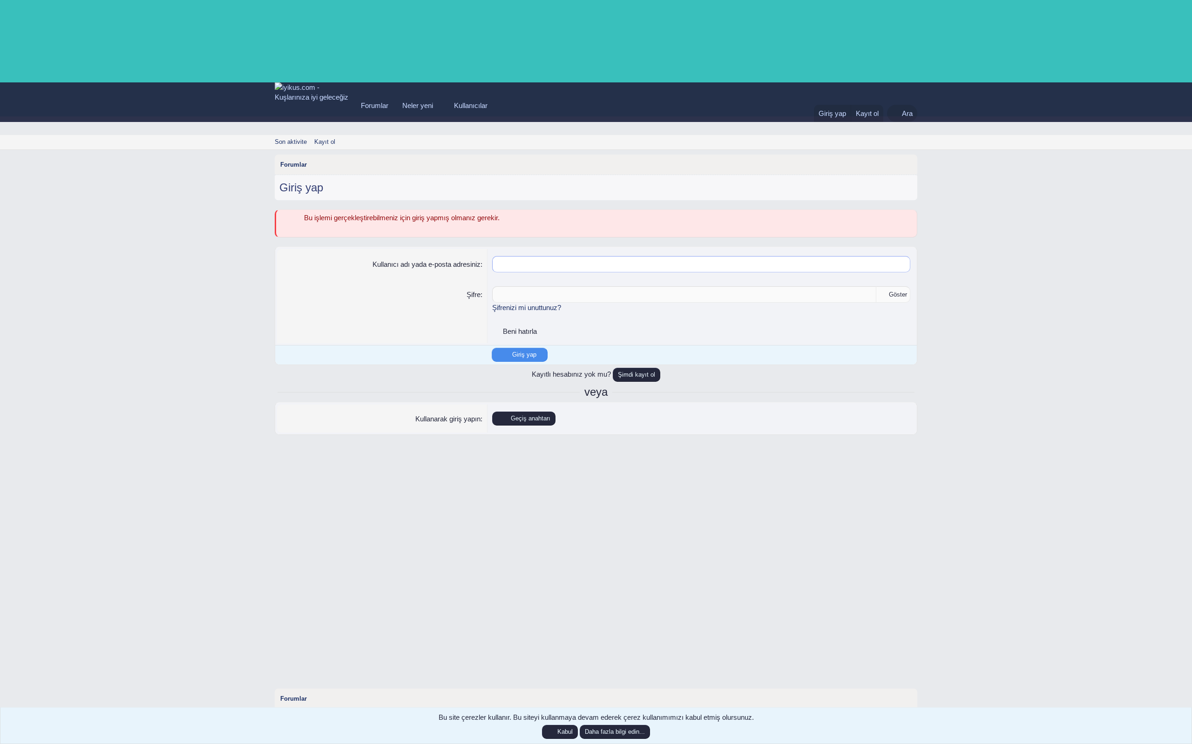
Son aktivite (291, 141)
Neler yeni (417, 105)
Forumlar (374, 105)
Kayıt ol (324, 141)
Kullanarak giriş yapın (448, 419)
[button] (440, 105)
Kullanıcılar (471, 105)
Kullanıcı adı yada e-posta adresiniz (426, 264)
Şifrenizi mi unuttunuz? (526, 307)
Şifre (474, 294)
